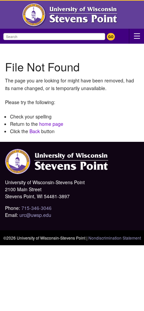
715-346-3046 (36, 208)
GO (111, 36)
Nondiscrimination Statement (114, 238)
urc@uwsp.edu (35, 215)
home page (51, 123)
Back (34, 131)
